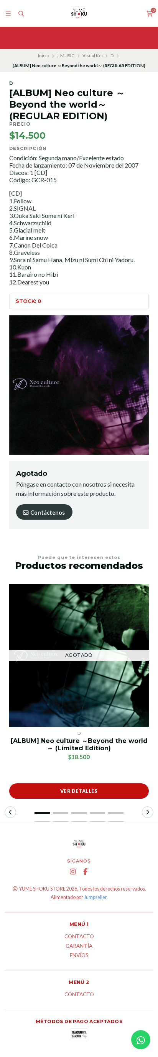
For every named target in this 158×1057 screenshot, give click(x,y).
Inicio (43, 55)
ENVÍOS (79, 955)
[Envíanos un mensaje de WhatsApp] (140, 1039)
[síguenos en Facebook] (85, 871)
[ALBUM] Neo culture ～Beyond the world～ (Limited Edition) (79, 744)
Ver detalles (79, 791)
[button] (42, 813)
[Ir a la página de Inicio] (79, 13)
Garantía (79, 946)
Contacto (79, 936)
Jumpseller (95, 897)
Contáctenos (47, 512)
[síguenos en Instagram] (73, 871)
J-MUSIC (65, 55)
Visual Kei (92, 55)
